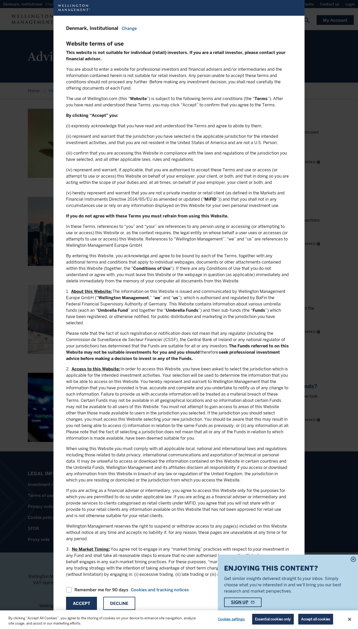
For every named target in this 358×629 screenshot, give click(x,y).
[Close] (349, 619)
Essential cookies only (273, 619)
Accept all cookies (315, 619)
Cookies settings (231, 619)
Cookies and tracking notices (160, 589)
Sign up (239, 602)
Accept (81, 603)
